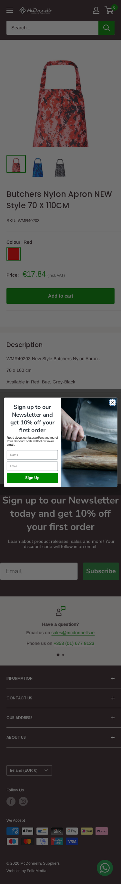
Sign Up (32, 477)
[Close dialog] (112, 402)
